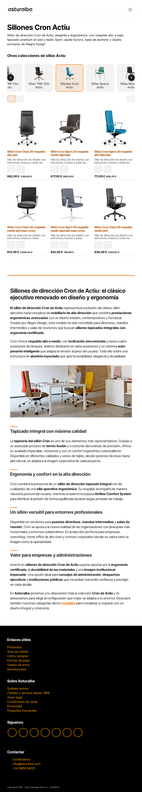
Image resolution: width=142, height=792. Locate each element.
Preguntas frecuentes (22, 710)
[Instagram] (23, 732)
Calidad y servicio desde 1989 (28, 693)
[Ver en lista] (20, 98)
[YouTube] (12, 732)
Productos (14, 647)
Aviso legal (14, 697)
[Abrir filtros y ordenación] (130, 98)
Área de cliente (17, 651)
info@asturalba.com (26, 764)
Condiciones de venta (22, 702)
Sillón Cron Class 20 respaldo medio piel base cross (26, 228)
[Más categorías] (131, 77)
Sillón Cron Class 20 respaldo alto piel (26, 153)
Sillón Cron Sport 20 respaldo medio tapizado (70, 153)
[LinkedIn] (78, 732)
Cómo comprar (17, 656)
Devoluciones (16, 669)
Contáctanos (21, 759)
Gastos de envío (18, 665)
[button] (11, 169)
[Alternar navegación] (130, 9)
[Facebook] (34, 732)
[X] (67, 732)
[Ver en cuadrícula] (11, 98)
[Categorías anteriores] (10, 77)
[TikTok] (45, 732)
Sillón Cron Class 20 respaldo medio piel (113, 228)
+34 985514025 (24, 768)
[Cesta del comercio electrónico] (120, 9)
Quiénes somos (17, 688)
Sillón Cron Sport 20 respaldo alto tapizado (113, 153)
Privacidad (14, 706)
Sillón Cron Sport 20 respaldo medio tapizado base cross (70, 228)
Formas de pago (18, 660)
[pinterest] (56, 732)
